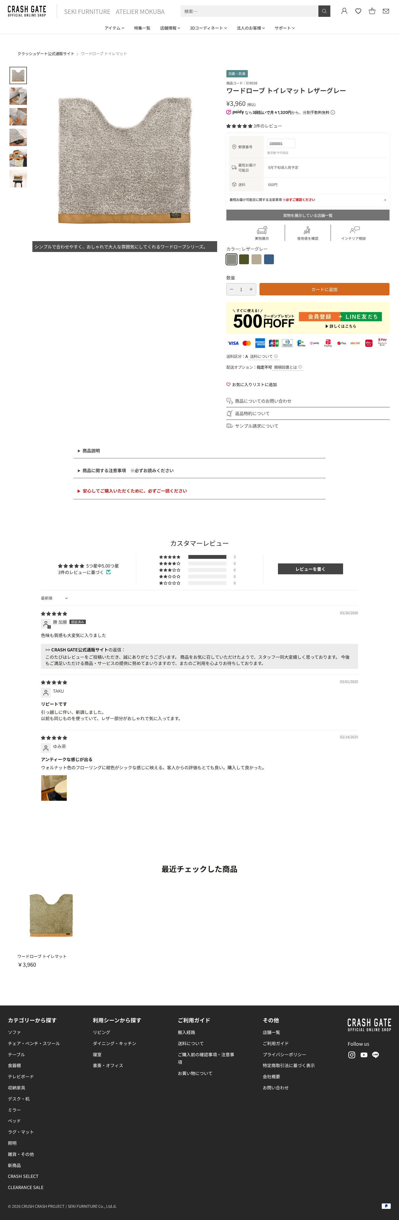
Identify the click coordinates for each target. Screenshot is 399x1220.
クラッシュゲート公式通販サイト (45, 53)
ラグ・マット (21, 1131)
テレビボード (21, 1076)
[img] (54, 613)
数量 (230, 277)
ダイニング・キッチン (114, 1043)
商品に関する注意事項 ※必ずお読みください (128, 470)
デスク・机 (19, 1098)
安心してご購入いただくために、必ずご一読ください (135, 490)
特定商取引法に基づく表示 (289, 1065)
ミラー (14, 1109)
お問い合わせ (276, 1087)
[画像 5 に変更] (18, 158)
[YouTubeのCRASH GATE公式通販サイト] (363, 1056)
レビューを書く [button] (310, 569)
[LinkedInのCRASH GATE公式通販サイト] (376, 1056)
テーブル (16, 1054)
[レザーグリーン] (244, 259)
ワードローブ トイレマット (42, 956)
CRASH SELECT (23, 1176)
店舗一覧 (271, 1032)
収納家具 (16, 1087)
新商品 (14, 1165)
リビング (101, 1032)
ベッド (14, 1120)
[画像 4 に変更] (18, 137)
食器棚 (14, 1065)
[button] (240, 125)
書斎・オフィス (108, 1065)
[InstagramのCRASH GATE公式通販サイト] (351, 1056)
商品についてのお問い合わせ (263, 401)
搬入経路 (186, 1032)
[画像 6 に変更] (18, 178)
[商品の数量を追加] (251, 289)
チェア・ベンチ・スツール (34, 1043)
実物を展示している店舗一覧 (307, 215)
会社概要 (271, 1076)
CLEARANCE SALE (25, 1187)
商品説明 (91, 450)
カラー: (247, 248)
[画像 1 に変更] (18, 75)
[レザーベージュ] (256, 259)
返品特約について (252, 413)
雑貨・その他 (21, 1154)
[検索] (324, 11)
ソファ (14, 1032)
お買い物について (195, 1073)
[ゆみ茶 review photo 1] (54, 788)
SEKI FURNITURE (87, 11)
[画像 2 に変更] (18, 96)
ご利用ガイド (276, 1043)
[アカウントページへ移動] (344, 11)
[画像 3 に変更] (18, 116)
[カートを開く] (372, 11)
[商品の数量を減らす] (231, 289)
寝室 (97, 1054)
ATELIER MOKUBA (140, 11)
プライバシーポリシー (284, 1054)
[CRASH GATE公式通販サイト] (27, 11)
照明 (12, 1143)
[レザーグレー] (231, 259)
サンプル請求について (256, 426)
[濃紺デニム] (269, 259)
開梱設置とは (285, 367)
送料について (261, 356)
